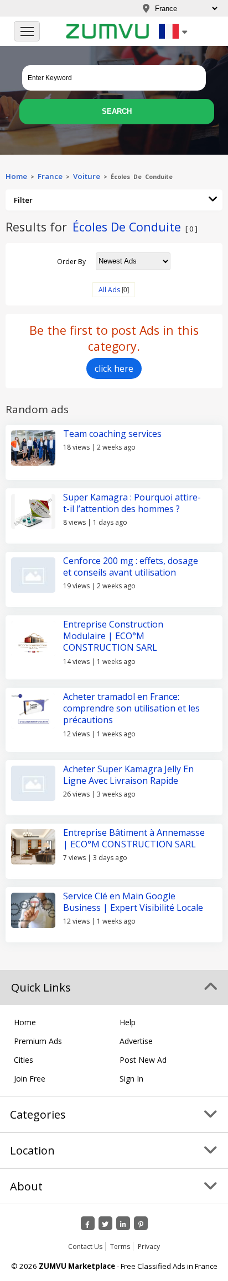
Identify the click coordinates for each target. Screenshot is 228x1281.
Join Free (29, 1078)
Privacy (149, 1246)
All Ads (109, 289)
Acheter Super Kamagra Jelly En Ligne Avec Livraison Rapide (128, 775)
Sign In (131, 1078)
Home (16, 176)
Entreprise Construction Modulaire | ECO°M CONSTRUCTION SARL (113, 636)
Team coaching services (112, 434)
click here (114, 368)
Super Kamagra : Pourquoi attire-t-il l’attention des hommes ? (132, 503)
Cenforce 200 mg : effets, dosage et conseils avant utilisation (130, 566)
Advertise (136, 1041)
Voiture (86, 176)
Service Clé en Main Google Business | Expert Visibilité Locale (133, 902)
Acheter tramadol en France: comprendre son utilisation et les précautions (131, 708)
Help (128, 1022)
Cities (23, 1060)
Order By (71, 261)
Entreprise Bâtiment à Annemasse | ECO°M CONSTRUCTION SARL (134, 838)
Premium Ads (38, 1041)
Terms (120, 1246)
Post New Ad (143, 1060)
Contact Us (85, 1246)
